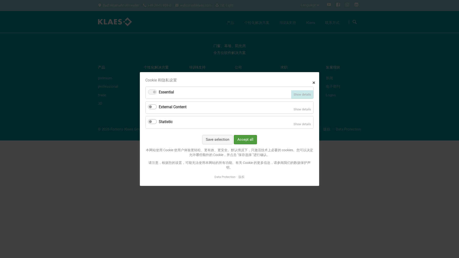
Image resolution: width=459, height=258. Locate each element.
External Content (172, 107)
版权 (241, 176)
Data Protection (224, 176)
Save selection (217, 139)
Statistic (166, 121)
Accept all (245, 139)
